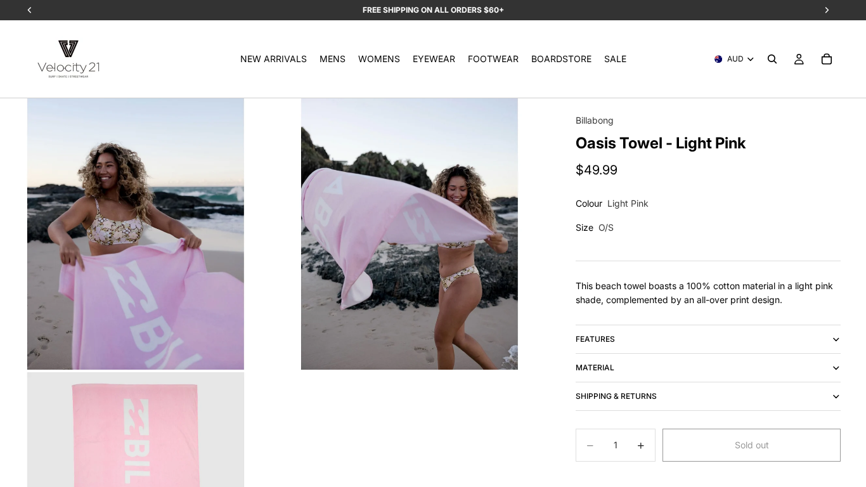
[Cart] (827, 59)
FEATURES (595, 339)
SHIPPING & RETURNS (616, 396)
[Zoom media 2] (409, 234)
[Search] (772, 59)
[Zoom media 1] (135, 234)
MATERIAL (595, 367)
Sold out (752, 444)
